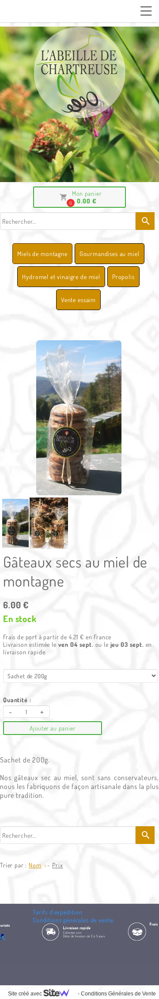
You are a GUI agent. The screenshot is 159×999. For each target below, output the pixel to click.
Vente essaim (78, 299)
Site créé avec (25, 994)
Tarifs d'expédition (58, 912)
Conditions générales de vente (73, 920)
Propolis (123, 276)
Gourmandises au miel (110, 253)
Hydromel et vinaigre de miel (61, 276)
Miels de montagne (42, 253)
